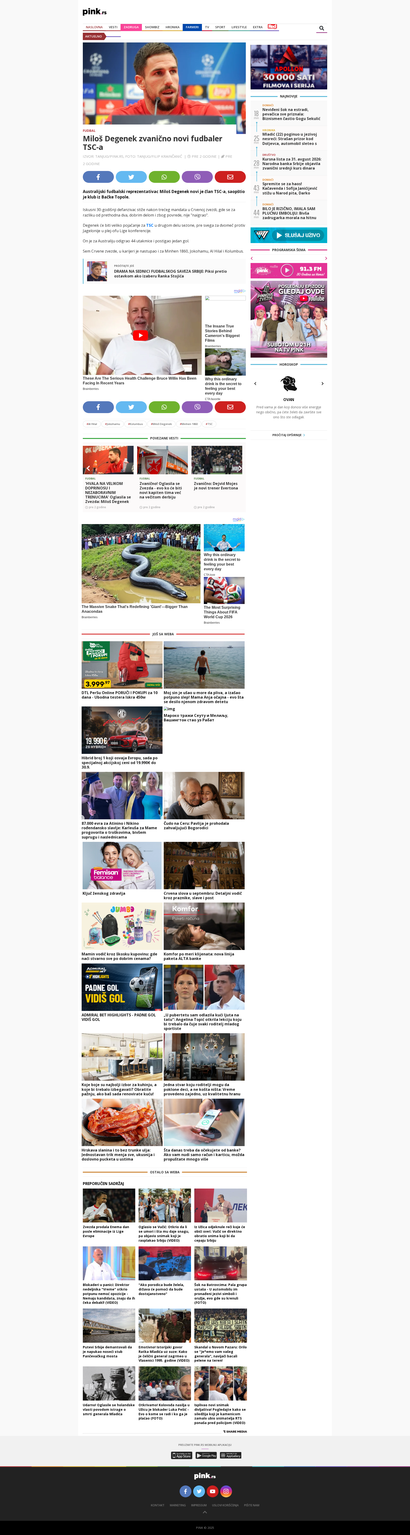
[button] (88, 468)
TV (207, 27)
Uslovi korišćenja (225, 1505)
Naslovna (94, 27)
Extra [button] (258, 27)
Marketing (178, 1505)
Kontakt (157, 1505)
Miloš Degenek (161, 424)
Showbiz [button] (152, 27)
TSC (209, 424)
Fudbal (89, 130)
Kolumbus (135, 424)
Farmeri (192, 27)
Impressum (199, 1505)
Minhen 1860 (189, 424)
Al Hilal (92, 424)
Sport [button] (220, 27)
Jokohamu (112, 424)
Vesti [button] (113, 27)
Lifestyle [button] (239, 27)
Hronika (173, 27)
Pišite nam (251, 1505)
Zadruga (131, 27)
